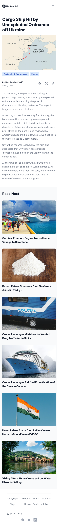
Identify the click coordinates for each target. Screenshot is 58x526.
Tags (12, 504)
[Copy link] (53, 83)
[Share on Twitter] (46, 83)
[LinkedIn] (35, 520)
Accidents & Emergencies (15, 74)
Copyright (12, 498)
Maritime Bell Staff (14, 82)
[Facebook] (22, 520)
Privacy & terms (30, 498)
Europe (34, 74)
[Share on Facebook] (39, 83)
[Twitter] (29, 520)
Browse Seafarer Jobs (36, 504)
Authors (46, 498)
